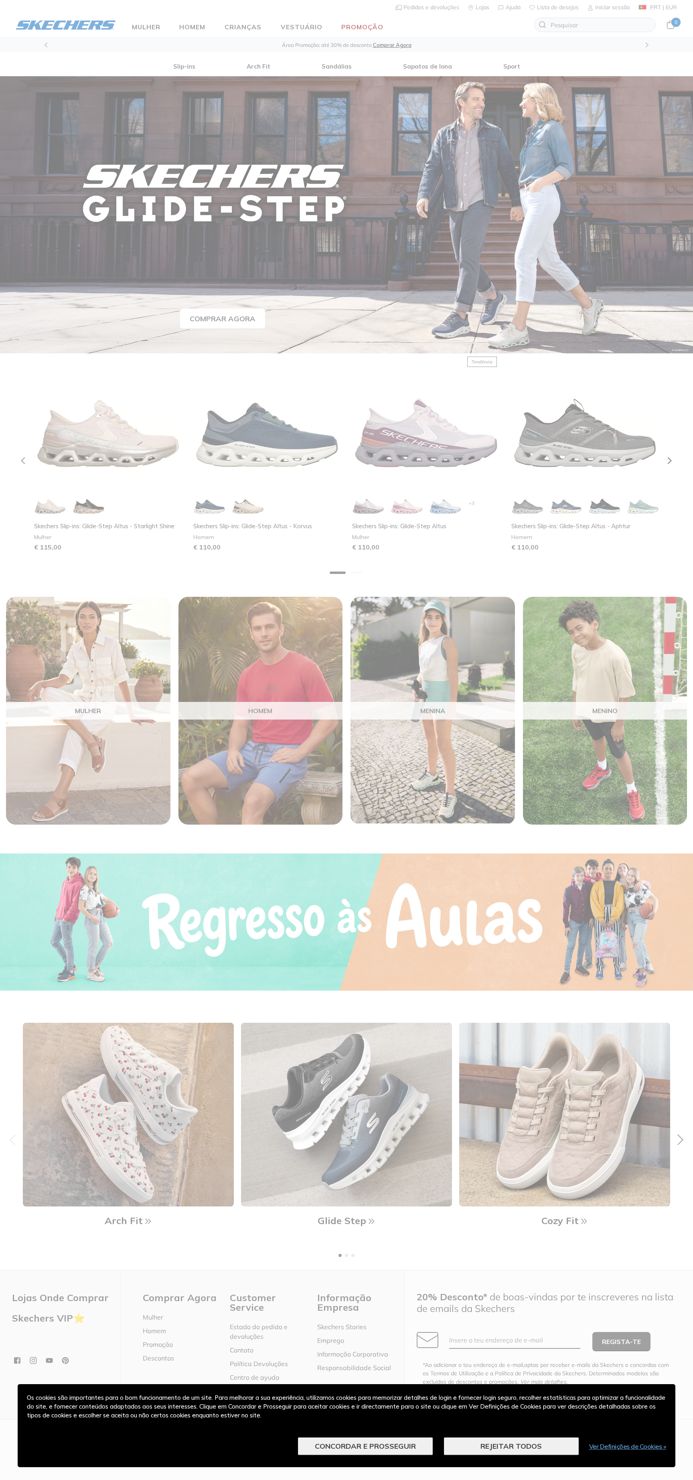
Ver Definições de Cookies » (628, 1446)
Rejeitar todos (511, 1446)
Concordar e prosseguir (365, 1446)
